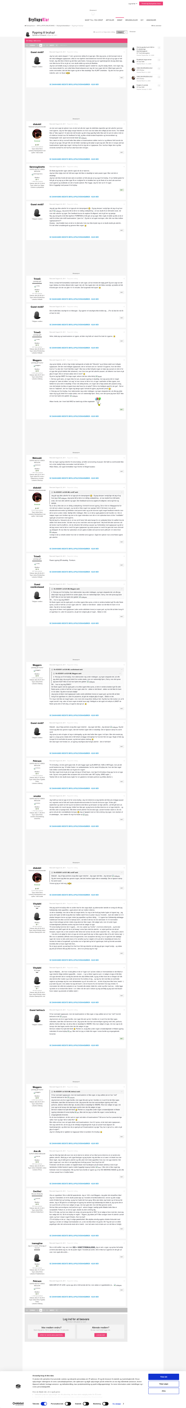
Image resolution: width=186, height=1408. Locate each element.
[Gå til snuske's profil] (37, 804)
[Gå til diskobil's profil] (37, 134)
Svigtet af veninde (142, 85)
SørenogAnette (37, 166)
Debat (119, 20)
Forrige (32, 45)
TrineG (37, 278)
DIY (142, 20)
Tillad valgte (163, 1384)
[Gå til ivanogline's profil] (37, 1257)
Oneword (43, 35)
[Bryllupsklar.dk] (38, 20)
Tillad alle (163, 1377)
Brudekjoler (132, 20)
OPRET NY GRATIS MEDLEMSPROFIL (51, 1335)
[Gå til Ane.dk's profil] (37, 1157)
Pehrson (37, 760)
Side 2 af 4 (63, 45)
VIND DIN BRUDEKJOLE (145, 68)
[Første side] (27, 45)
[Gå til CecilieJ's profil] (37, 1199)
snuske (37, 796)
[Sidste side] (56, 45)
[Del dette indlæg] (124, 52)
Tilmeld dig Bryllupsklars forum (151, 3)
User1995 (141, 62)
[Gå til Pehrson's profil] (37, 768)
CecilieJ (37, 1191)
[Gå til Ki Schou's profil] (133, 69)
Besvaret (58, 52)
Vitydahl (37, 903)
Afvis (164, 1391)
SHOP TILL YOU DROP (94, 20)
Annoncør (151, 20)
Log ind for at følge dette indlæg (105, 32)
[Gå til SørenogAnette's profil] (37, 174)
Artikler (110, 20)
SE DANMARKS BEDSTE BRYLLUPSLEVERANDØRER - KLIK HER (74, 85)
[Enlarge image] (85, 225)
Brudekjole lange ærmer (144, 59)
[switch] (68, 1403)
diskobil (37, 124)
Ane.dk (37, 1151)
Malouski (37, 457)
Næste (52, 45)
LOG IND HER (100, 1335)
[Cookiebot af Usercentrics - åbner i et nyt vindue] (18, 1403)
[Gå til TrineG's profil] (37, 286)
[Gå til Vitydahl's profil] (37, 915)
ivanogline (37, 1243)
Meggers (37, 360)
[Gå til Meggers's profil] (37, 366)
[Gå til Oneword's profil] (28, 34)
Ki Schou (141, 70)
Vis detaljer (116, 1404)
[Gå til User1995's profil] (133, 61)
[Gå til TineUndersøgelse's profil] (133, 48)
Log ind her (132, 4)
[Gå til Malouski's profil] (37, 465)
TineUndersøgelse (144, 53)
